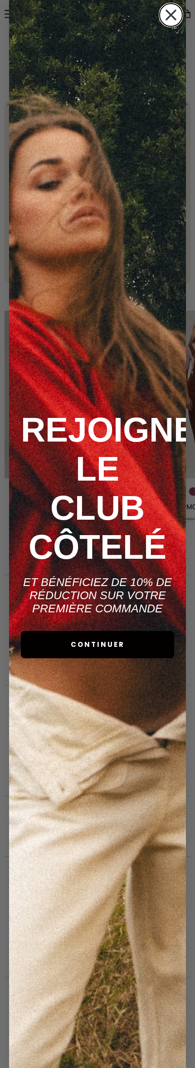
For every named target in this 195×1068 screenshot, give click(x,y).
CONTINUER (98, 644)
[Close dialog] (171, 15)
